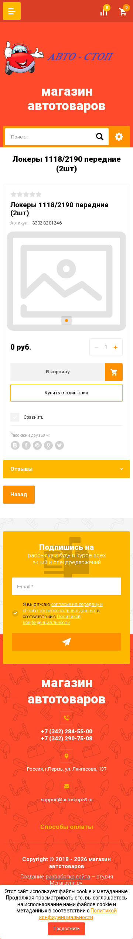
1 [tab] (66, 320)
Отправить (66, 642)
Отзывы (21, 469)
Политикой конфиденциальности (52, 619)
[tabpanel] (66, 281)
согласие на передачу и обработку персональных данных (63, 607)
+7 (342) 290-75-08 (66, 738)
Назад (18, 494)
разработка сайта (68, 877)
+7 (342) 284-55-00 (66, 731)
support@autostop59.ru (66, 799)
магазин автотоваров (67, 98)
